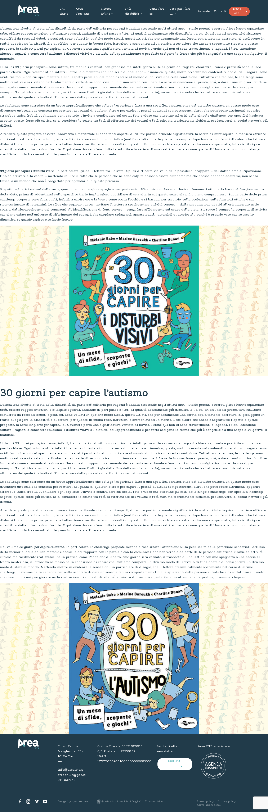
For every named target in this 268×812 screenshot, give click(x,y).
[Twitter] (28, 802)
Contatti (220, 11)
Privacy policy (227, 801)
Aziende (203, 11)
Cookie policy (205, 801)
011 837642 (67, 780)
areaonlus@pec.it (71, 775)
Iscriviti (175, 761)
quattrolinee (80, 801)
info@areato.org (71, 770)
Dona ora (237, 11)
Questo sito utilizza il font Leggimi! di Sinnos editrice (132, 801)
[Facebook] (20, 802)
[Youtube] (45, 802)
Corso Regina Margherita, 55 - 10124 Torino (71, 751)
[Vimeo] (37, 802)
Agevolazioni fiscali (209, 805)
